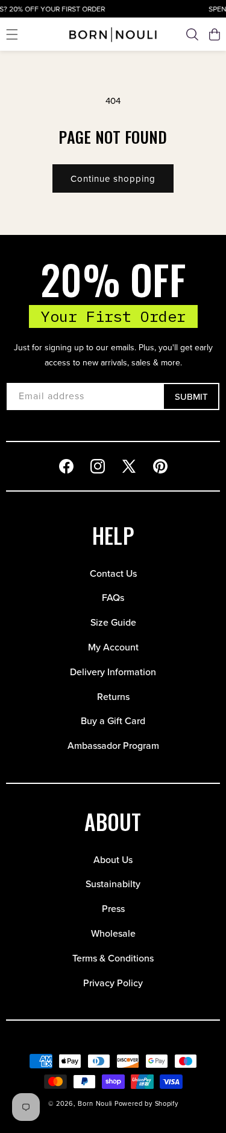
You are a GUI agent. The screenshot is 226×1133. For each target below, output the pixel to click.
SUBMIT (191, 396)
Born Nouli (95, 1103)
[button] (12, 34)
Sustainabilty (113, 884)
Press (113, 909)
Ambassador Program (113, 746)
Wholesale (113, 933)
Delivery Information (113, 672)
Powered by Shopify (146, 1103)
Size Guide (113, 622)
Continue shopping (113, 178)
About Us (113, 860)
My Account (113, 647)
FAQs (113, 598)
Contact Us (113, 573)
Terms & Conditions (113, 958)
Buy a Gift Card (113, 721)
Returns (113, 697)
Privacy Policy (113, 983)
